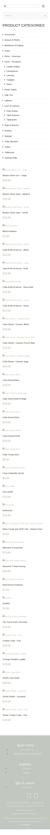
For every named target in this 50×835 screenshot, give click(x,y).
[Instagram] (36, 795)
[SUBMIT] (45, 15)
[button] (43, 6)
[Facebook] (29, 795)
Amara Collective (30, 813)
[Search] (25, 15)
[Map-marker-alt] (43, 795)
